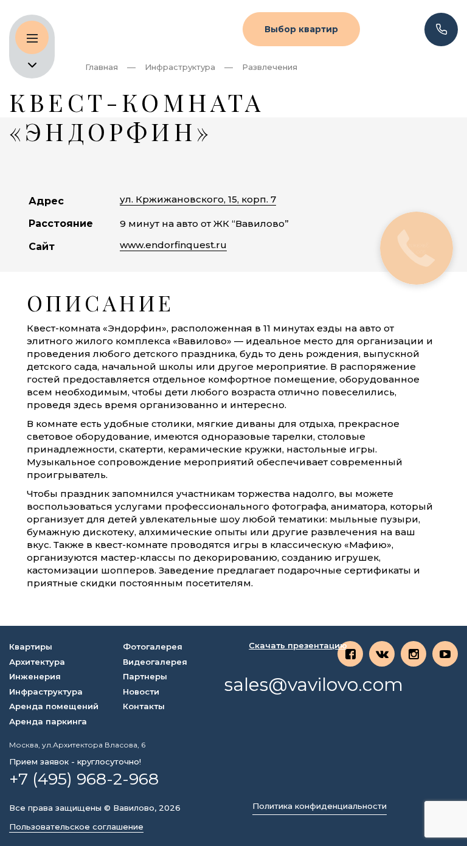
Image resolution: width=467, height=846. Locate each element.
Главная (101, 67)
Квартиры (30, 646)
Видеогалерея (155, 662)
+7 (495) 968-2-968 (84, 779)
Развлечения (269, 67)
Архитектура (37, 662)
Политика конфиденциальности (319, 806)
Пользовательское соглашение (76, 827)
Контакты (144, 706)
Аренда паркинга (48, 721)
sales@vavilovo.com (313, 685)
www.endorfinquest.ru (173, 244)
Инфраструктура (180, 67)
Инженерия (35, 676)
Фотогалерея (152, 646)
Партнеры (145, 676)
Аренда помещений (54, 706)
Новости (141, 691)
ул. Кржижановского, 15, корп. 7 (198, 199)
